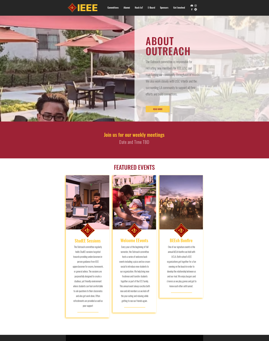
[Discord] (191, 5)
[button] (113, 8)
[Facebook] (191, 9)
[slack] (195, 9)
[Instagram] (195, 5)
